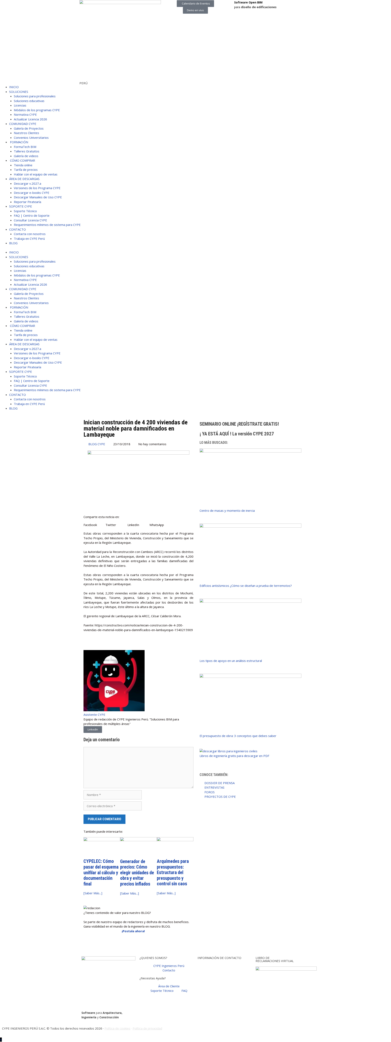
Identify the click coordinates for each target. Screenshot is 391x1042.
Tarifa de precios (26, 170)
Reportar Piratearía (27, 202)
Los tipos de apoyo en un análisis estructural (231, 661)
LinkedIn (93, 729)
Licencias (20, 105)
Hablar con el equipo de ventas (35, 174)
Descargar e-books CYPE (31, 193)
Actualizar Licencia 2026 (30, 119)
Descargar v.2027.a (27, 183)
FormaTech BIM (25, 147)
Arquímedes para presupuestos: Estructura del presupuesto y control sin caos (173, 873)
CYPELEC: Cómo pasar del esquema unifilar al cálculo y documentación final (101, 873)
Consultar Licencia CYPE (30, 220)
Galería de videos (26, 156)
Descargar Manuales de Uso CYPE (38, 197)
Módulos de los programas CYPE (37, 110)
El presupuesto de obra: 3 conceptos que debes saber (238, 736)
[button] (94, 525)
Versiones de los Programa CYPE (37, 188)
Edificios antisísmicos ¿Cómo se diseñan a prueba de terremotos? (246, 586)
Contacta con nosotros (30, 234)
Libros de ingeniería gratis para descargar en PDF (234, 756)
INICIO (14, 87)
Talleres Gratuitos (26, 151)
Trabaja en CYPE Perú (29, 238)
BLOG (13, 243)
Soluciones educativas (29, 101)
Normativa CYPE (25, 114)
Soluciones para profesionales (35, 96)
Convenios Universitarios (31, 137)
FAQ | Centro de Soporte (31, 215)
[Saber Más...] (92, 893)
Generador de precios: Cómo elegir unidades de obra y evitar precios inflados (137, 873)
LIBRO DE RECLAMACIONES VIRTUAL (275, 959)
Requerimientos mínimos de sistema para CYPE (47, 225)
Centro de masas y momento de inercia (227, 510)
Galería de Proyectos (29, 128)
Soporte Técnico (25, 211)
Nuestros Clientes (26, 133)
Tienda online (23, 165)
